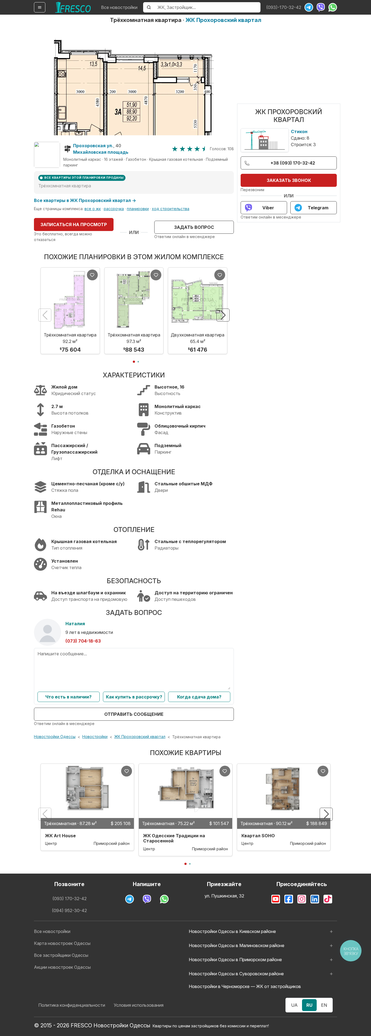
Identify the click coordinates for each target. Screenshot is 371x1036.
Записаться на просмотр (73, 224)
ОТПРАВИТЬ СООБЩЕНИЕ (134, 714)
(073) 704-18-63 (83, 641)
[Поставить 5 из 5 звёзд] (205, 149)
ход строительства (170, 208)
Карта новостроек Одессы (62, 943)
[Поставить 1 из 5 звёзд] (175, 149)
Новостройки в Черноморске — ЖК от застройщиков (245, 986)
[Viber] (320, 7)
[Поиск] (149, 7)
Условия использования (139, 1005)
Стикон (299, 131)
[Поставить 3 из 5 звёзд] (190, 149)
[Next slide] (222, 315)
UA (294, 1005)
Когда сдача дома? (199, 697)
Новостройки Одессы (55, 736)
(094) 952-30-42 (69, 910)
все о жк (92, 208)
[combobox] (207, 7)
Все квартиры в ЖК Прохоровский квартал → (85, 200)
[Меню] (39, 7)
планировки (138, 208)
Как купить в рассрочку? (134, 697)
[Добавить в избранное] (92, 275)
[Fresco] (73, 7)
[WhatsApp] (332, 7)
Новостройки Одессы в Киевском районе (232, 931)
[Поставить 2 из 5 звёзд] (182, 149)
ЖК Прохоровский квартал (223, 20)
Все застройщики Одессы (61, 955)
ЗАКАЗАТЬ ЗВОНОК (289, 180)
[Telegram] (308, 7)
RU (309, 1005)
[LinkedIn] (314, 899)
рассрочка (114, 208)
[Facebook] (288, 899)
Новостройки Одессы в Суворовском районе (236, 973)
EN (324, 1005)
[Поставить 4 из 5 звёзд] (197, 149)
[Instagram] (301, 899)
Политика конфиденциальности (71, 1005)
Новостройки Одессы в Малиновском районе (236, 945)
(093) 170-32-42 (69, 898)
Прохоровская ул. (93, 145)
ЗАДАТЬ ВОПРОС (194, 227)
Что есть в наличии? (68, 697)
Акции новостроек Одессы (62, 967)
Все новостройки (119, 7)
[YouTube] (275, 899)
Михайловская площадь (100, 152)
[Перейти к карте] (47, 155)
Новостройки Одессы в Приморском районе (235, 959)
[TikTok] (327, 899)
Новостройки (95, 736)
